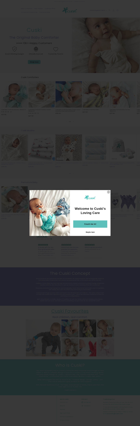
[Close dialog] (108, 192)
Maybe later (90, 232)
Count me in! (90, 224)
